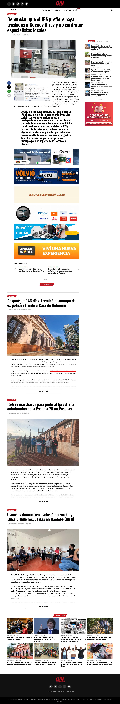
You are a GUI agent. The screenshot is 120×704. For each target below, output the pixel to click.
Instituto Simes (66, 99)
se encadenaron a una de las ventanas (63, 371)
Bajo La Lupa (58, 10)
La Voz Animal (67, 10)
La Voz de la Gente (47, 10)
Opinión (76, 9)
